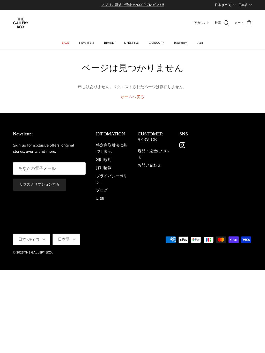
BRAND (109, 43)
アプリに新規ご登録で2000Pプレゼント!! (132, 5)
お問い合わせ (149, 165)
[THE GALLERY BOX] (20, 23)
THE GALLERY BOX (38, 252)
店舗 (100, 198)
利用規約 (104, 159)
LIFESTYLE (131, 43)
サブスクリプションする (40, 184)
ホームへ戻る (132, 96)
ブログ (102, 190)
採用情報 (104, 167)
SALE (65, 43)
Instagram (180, 43)
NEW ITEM (86, 43)
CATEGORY (156, 43)
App (200, 43)
